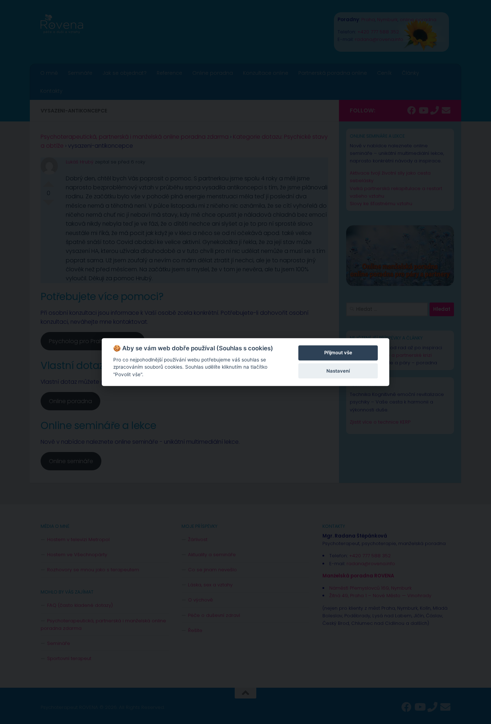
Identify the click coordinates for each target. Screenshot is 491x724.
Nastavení (338, 371)
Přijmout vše (338, 353)
